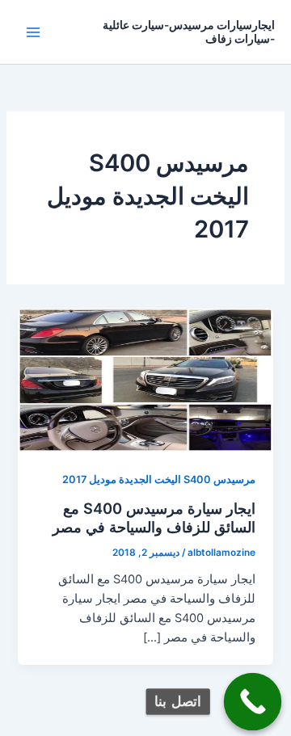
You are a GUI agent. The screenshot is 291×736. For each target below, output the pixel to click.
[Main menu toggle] (33, 32)
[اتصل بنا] (253, 702)
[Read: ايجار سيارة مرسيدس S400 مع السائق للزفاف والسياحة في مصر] (145, 379)
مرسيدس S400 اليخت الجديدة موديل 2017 (158, 479)
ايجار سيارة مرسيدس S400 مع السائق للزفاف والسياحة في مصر (154, 517)
